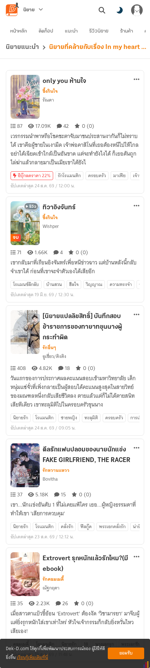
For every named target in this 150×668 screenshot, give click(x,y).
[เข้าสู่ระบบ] (137, 10)
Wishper (51, 226)
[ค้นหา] (102, 10)
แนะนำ (71, 31)
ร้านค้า (126, 31)
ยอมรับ (126, 653)
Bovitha (50, 479)
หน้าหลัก (18, 31)
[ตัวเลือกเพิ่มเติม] (136, 79)
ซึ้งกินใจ (50, 91)
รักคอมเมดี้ (53, 579)
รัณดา (48, 100)
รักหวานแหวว (56, 470)
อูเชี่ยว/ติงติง (54, 356)
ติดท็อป (46, 31)
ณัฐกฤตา (51, 588)
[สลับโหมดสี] (119, 10)
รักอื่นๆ (49, 348)
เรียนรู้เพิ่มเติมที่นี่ (32, 657)
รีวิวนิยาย (98, 31)
